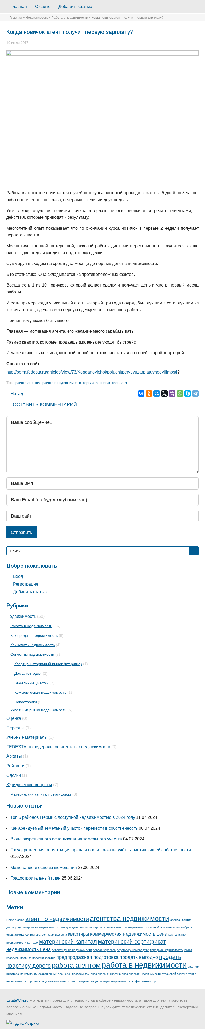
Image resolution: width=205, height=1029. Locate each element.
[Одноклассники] (149, 393)
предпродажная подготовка (87, 957)
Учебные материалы (27, 737)
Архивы (14, 756)
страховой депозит (174, 973)
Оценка (13, 718)
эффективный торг (144, 981)
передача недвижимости (166, 950)
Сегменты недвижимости (32, 654)
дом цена (72, 927)
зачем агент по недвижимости (127, 927)
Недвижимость (37, 17)
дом (62, 927)
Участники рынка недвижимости (38, 710)
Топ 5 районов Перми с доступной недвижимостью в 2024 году (72, 817)
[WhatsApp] (180, 393)
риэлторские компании (21, 973)
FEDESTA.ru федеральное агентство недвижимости (58, 747)
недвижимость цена (28, 949)
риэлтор (193, 966)
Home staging (15, 919)
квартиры (78, 934)
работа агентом (27, 383)
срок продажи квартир (106, 973)
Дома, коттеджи (28, 673)
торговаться (35, 981)
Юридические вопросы (29, 784)
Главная (18, 6)
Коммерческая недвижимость (40, 692)
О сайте (42, 6)
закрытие (86, 927)
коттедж (32, 942)
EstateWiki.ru (17, 1000)
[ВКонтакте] (141, 393)
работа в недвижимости (61, 383)
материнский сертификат (132, 941)
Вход (18, 576)
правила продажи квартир (37, 957)
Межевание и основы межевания (43, 867)
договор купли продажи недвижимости (32, 927)
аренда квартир (180, 919)
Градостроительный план (35, 878)
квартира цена (57, 934)
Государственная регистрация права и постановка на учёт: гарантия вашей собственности (100, 850)
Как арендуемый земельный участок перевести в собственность (74, 828)
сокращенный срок (51, 973)
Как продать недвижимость (34, 635)
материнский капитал (68, 941)
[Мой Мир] (156, 393)
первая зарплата (113, 383)
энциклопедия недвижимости (110, 981)
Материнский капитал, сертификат (40, 794)
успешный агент (56, 981)
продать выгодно (139, 957)
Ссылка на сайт (23, 363)
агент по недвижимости (57, 919)
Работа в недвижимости (70, 17)
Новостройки (25, 702)
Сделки (13, 775)
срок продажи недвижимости (141, 973)
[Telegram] (195, 393)
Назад (16, 393)
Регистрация (25, 584)
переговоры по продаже (133, 950)
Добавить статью (75, 6)
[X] (164, 393)
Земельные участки (31, 683)
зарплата (90, 383)
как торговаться (35, 934)
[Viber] (172, 393)
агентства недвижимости (129, 919)
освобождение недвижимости (72, 950)
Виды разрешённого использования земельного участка (66, 839)
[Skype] (187, 393)
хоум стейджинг (79, 981)
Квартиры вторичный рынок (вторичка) (48, 664)
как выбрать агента (161, 927)
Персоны (15, 728)
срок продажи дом (77, 973)
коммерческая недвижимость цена (128, 934)
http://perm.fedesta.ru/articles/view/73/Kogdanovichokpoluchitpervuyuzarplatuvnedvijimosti (91, 372)
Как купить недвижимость (32, 645)
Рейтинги (15, 766)
